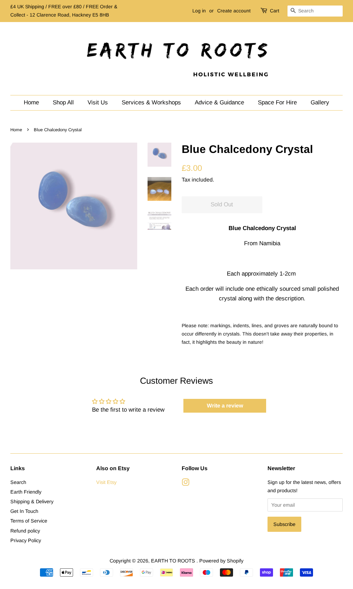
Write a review (225, 406)
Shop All (63, 102)
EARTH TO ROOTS (173, 561)
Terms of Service (28, 521)
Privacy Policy (25, 540)
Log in (199, 10)
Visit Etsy (106, 482)
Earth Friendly (25, 492)
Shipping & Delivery (31, 501)
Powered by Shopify (221, 561)
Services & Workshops (151, 102)
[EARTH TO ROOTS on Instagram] (185, 483)
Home (31, 102)
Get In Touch (24, 511)
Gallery (320, 102)
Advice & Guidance (219, 102)
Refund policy (25, 531)
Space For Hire (277, 102)
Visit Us (98, 102)
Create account (234, 10)
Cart (274, 10)
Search (18, 482)
